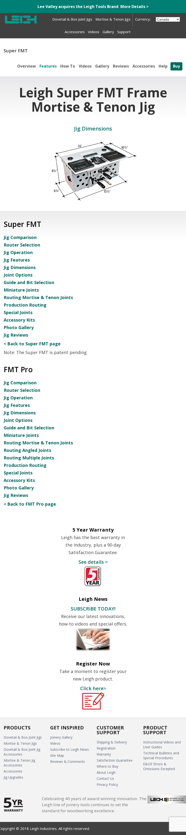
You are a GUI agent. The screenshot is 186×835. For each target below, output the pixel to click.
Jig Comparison (20, 237)
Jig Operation (18, 252)
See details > (93, 562)
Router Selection (22, 245)
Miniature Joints (21, 290)
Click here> (93, 688)
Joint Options (18, 275)
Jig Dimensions (20, 267)
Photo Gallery (19, 327)
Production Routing (25, 305)
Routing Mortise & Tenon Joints (38, 297)
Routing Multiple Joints (29, 458)
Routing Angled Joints (27, 450)
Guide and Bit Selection (29, 282)
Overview (26, 66)
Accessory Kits (19, 320)
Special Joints (18, 312)
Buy (176, 66)
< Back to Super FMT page (32, 344)
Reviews (121, 66)
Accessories (143, 66)
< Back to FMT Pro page (30, 504)
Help (163, 66)
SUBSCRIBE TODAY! (93, 608)
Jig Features (17, 260)
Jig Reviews (16, 335)
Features (48, 66)
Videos (85, 66)
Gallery (102, 66)
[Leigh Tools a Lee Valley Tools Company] (21, 19)
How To (67, 66)
